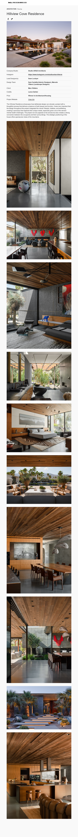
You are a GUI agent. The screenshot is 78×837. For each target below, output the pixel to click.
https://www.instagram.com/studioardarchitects (45, 74)
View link (31, 99)
